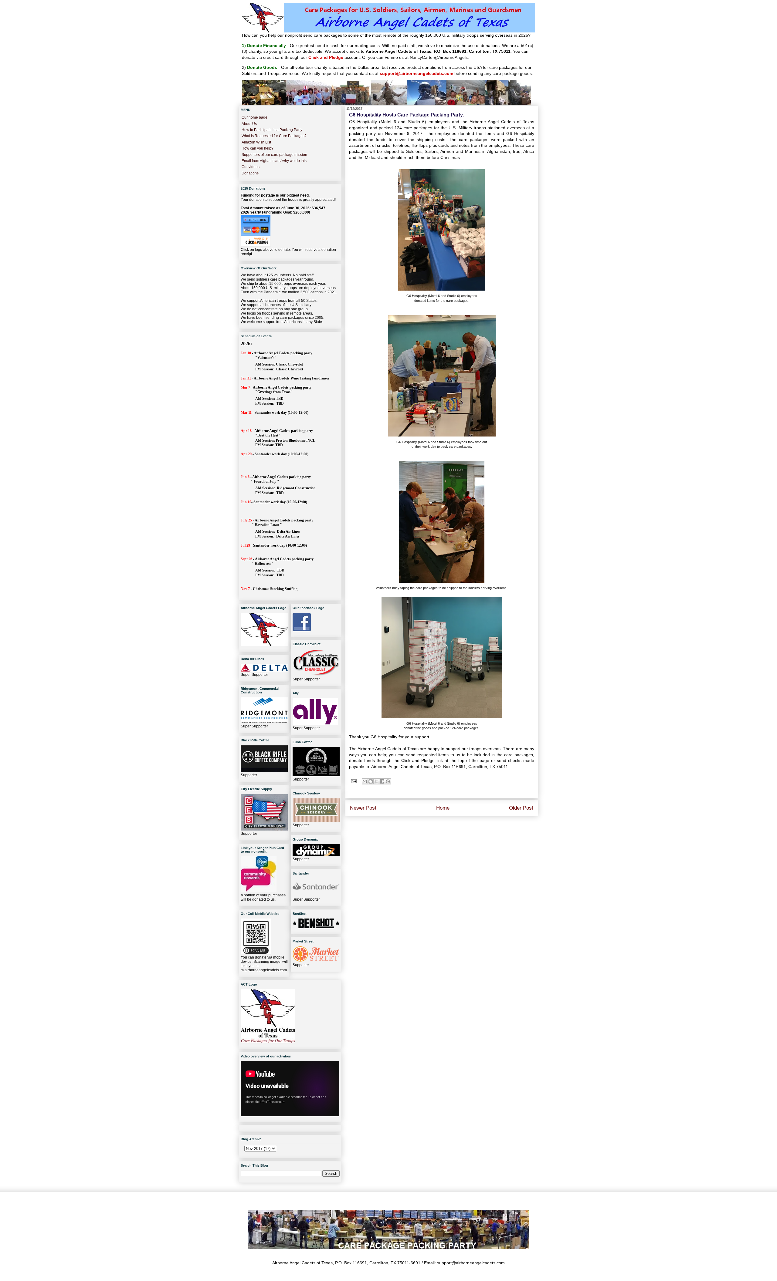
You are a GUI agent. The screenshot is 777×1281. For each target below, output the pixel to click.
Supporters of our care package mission (274, 155)
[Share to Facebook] (382, 781)
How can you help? (257, 148)
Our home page (254, 117)
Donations (250, 173)
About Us (249, 124)
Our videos (251, 167)
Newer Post (363, 808)
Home (443, 808)
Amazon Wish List (256, 142)
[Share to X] (376, 781)
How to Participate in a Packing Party (272, 130)
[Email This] (365, 781)
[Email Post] (353, 780)
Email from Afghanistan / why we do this (274, 161)
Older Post (521, 808)
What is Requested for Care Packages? (274, 136)
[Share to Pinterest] (388, 781)
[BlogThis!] (371, 781)
